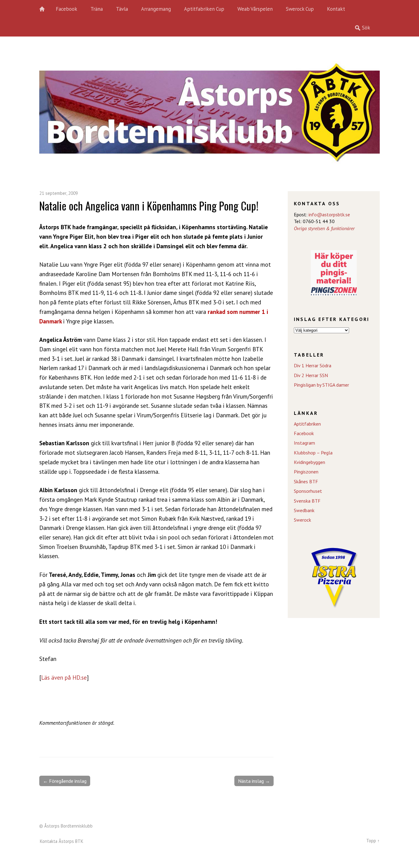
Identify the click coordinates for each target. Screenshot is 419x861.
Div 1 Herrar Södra (312, 365)
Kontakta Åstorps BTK (61, 841)
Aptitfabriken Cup (204, 9)
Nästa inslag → (254, 781)
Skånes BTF (306, 481)
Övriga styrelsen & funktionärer (324, 228)
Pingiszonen (306, 472)
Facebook (66, 9)
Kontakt (336, 9)
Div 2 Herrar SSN (311, 375)
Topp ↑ (373, 841)
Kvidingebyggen (309, 462)
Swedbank (304, 510)
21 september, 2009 (58, 193)
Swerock (302, 520)
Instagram (304, 443)
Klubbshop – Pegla (313, 453)
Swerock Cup (300, 9)
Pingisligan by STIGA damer (321, 385)
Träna (96, 9)
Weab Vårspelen (255, 9)
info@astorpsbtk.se (329, 214)
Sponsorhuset (308, 491)
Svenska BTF (307, 501)
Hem (45, 9)
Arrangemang (156, 9)
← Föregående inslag (64, 781)
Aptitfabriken (307, 424)
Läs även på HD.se (64, 677)
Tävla (122, 9)
